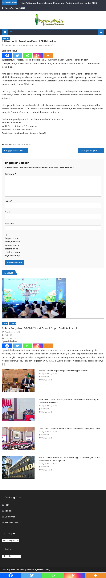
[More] (48, 55)
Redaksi (8, 510)
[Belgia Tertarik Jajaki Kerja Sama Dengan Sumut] (18, 380)
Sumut (13, 324)
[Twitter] (17, 55)
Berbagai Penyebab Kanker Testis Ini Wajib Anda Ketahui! (92, 150)
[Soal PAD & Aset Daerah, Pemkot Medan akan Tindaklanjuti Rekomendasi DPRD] (18, 409)
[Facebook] (7, 55)
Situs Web (9, 223)
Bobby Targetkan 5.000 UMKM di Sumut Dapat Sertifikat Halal (39, 328)
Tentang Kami (11, 522)
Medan (6, 38)
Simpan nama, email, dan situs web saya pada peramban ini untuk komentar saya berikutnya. (13, 247)
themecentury (43, 569)
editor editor (31, 45)
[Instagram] (38, 55)
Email (8, 212)
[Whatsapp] (27, 55)
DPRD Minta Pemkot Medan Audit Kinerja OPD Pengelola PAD (69, 428)
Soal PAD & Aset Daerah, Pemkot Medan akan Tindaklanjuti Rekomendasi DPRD (59, 2)
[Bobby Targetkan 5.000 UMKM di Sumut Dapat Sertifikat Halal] (53, 298)
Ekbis (5, 324)
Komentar (10, 174)
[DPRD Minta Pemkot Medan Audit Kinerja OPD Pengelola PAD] (18, 438)
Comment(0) (47, 45)
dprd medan (17, 144)
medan (27, 144)
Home (8, 504)
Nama (8, 201)
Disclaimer (10, 516)
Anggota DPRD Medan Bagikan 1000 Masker (16, 150)
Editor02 (8, 335)
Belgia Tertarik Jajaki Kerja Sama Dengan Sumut (63, 370)
